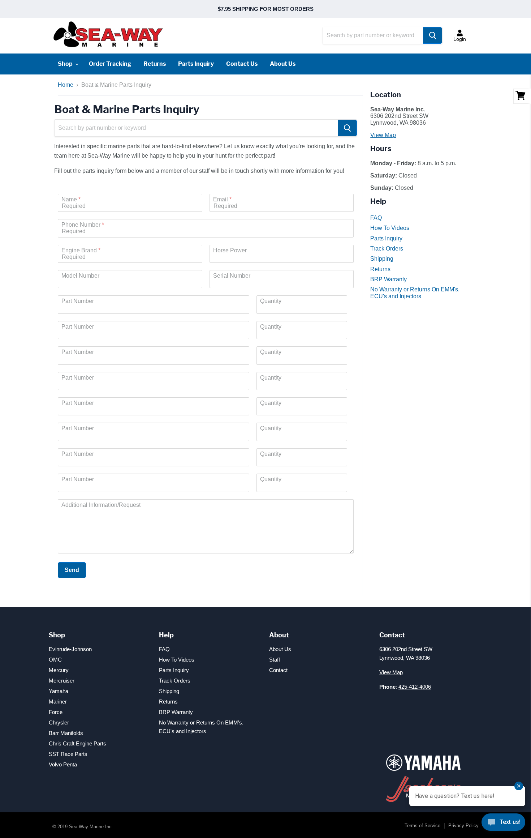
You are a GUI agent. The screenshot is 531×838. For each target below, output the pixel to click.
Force (55, 712)
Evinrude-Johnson (70, 649)
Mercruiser (61, 680)
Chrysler (59, 722)
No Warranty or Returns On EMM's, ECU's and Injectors (414, 292)
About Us (282, 63)
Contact (278, 670)
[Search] (432, 35)
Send (72, 570)
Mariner (58, 701)
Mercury (59, 670)
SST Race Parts (68, 754)
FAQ (376, 218)
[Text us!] (503, 823)
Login (459, 39)
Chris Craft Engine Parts (77, 743)
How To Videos (389, 228)
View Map (383, 135)
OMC (55, 660)
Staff (274, 660)
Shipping (381, 259)
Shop (66, 63)
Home (65, 85)
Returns (154, 63)
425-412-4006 (414, 687)
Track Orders (386, 248)
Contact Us (242, 63)
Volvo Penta (63, 764)
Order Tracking (110, 63)
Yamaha (58, 691)
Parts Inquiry (196, 63)
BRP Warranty (388, 279)
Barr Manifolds (66, 733)
